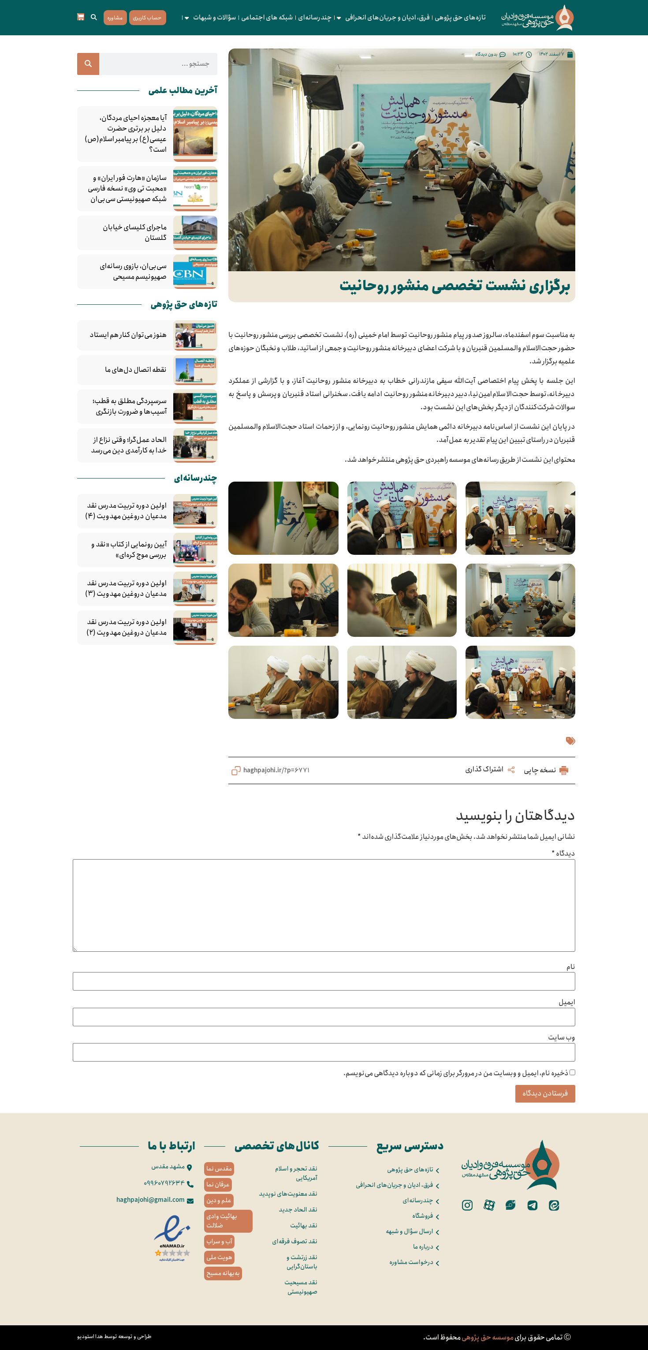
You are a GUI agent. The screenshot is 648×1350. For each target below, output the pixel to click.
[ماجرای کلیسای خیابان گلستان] (195, 233)
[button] (93, 17)
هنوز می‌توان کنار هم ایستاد (128, 335)
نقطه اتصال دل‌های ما (136, 370)
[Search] (88, 64)
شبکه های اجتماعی (267, 17)
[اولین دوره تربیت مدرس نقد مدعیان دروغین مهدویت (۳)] (195, 589)
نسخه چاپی (540, 770)
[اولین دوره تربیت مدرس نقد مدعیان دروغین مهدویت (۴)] (195, 511)
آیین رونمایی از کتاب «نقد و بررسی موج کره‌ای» (129, 550)
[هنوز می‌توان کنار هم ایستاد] (195, 335)
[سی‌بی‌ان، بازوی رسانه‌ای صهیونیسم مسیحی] (195, 271)
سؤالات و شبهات (214, 17)
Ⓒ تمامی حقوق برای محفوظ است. (497, 1337)
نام (570, 967)
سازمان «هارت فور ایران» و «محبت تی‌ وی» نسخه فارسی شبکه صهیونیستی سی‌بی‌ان (127, 189)
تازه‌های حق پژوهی (460, 17)
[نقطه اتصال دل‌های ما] (195, 370)
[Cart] (80, 16)
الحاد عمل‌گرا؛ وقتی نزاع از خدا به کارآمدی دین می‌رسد (129, 445)
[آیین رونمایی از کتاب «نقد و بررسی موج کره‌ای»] (195, 550)
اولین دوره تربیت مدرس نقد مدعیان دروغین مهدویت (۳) (126, 588)
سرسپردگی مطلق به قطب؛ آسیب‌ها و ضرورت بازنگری (130, 406)
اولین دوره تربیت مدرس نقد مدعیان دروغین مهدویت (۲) (126, 627)
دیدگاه (563, 853)
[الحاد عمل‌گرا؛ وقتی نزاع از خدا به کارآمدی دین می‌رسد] (195, 445)
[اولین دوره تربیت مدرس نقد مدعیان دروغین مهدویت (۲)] (195, 627)
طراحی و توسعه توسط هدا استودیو (114, 1336)
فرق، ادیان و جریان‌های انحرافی (387, 17)
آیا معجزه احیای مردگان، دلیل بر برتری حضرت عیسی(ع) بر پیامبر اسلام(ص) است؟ (126, 134)
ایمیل (567, 1002)
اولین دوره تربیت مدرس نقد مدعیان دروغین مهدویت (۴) (126, 511)
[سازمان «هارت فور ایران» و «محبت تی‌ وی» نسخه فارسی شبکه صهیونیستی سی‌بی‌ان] (195, 188)
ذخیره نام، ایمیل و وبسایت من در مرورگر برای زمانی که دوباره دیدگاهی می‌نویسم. (456, 1073)
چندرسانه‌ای (315, 17)
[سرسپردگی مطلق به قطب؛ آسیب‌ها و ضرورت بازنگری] (195, 406)
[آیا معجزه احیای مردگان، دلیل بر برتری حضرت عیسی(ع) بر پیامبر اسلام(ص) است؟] (195, 134)
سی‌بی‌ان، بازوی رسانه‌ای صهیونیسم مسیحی (133, 271)
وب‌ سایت (561, 1037)
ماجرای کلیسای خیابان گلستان (135, 232)
